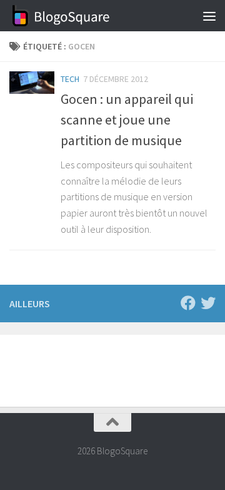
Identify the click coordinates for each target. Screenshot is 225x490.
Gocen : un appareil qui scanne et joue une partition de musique (127, 119)
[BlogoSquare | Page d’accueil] (78, 15)
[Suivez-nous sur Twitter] (208, 302)
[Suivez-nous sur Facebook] (188, 302)
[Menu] (209, 15)
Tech (70, 78)
